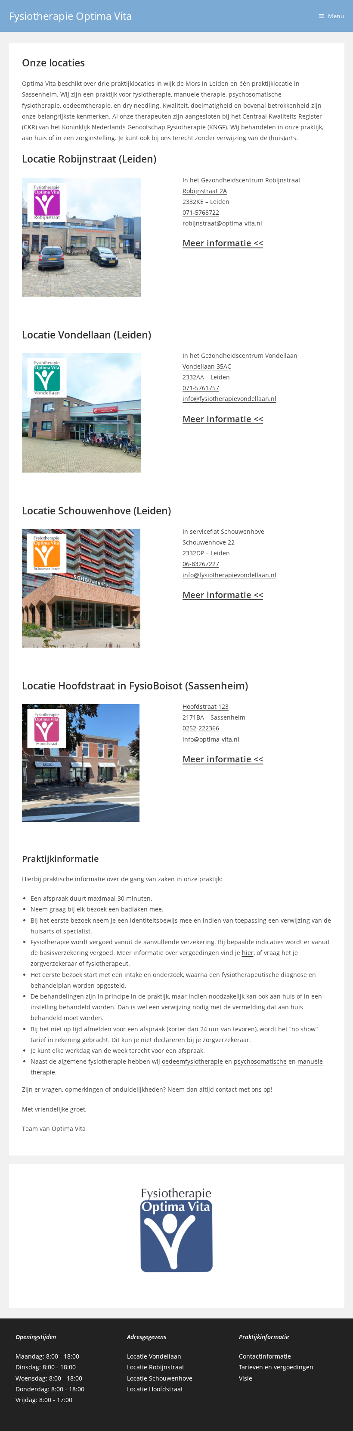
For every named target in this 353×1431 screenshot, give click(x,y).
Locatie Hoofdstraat (155, 1389)
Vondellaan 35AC (207, 366)
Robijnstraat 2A (205, 191)
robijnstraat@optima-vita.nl (222, 223)
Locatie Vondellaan (154, 1356)
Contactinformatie (265, 1356)
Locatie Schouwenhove (159, 1378)
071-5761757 (201, 388)
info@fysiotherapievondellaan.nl (229, 399)
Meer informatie (223, 243)
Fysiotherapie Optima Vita (70, 16)
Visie (245, 1378)
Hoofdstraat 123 (206, 706)
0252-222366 (201, 728)
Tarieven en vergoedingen (276, 1367)
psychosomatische (260, 1061)
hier (248, 953)
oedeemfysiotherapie (192, 1061)
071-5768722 (201, 212)
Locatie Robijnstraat (155, 1367)
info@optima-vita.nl (211, 739)
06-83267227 (201, 564)
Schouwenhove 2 (207, 542)
